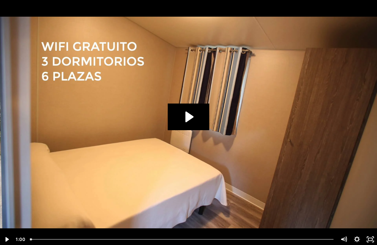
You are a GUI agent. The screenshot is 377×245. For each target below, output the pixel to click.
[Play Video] (6, 239)
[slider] (182, 239)
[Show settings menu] (357, 239)
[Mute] (343, 239)
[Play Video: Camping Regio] (189, 117)
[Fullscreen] (370, 239)
